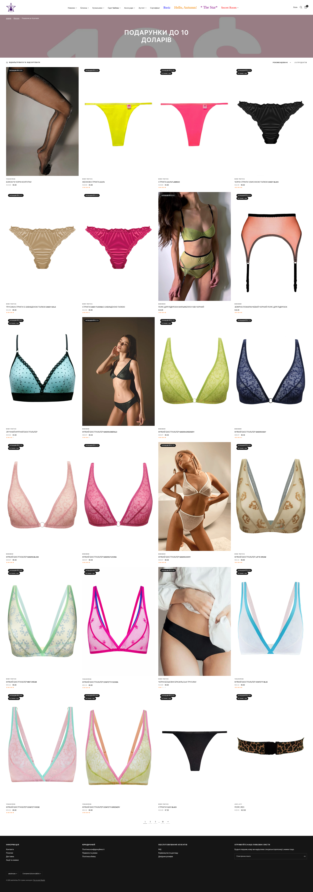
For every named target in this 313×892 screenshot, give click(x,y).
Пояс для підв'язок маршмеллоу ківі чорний (181, 307)
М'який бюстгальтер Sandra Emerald (99, 432)
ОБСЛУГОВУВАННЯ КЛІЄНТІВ (172, 844)
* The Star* (209, 7)
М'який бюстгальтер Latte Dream (250, 557)
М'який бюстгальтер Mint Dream (21, 682)
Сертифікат (155, 8)
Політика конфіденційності (93, 849)
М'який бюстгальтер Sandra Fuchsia (99, 557)
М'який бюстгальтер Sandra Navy (250, 432)
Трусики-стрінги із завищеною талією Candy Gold (31, 307)
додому (8, 18)
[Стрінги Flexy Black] (194, 746)
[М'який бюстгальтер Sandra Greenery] (194, 371)
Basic (167, 7)
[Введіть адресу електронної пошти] (304, 856)
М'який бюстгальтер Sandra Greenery (176, 432)
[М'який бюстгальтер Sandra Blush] (42, 496)
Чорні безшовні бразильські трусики (177, 682)
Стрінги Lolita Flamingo (169, 182)
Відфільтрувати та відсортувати (24, 62)
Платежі (9, 853)
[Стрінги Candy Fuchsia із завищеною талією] (118, 246)
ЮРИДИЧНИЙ (88, 844)
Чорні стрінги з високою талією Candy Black (257, 182)
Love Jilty (238, 804)
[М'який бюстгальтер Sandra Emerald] (118, 371)
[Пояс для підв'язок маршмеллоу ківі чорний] (194, 246)
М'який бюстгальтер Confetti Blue (251, 682)
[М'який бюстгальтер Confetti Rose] (42, 746)
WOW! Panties (87, 179)
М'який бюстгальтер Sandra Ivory (174, 557)
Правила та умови (89, 853)
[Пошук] (301, 7)
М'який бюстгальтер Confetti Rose (23, 807)
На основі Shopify (39, 880)
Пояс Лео (239, 807)
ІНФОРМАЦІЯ (12, 844)
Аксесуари (128, 8)
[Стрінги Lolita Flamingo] (194, 121)
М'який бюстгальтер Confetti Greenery (101, 807)
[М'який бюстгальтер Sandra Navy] (271, 371)
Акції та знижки (12, 860)
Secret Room (229, 7)
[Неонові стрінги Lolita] (118, 121)
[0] (305, 7)
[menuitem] (72, 8)
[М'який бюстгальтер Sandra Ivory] (194, 496)
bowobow (162, 304)
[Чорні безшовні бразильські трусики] (194, 621)
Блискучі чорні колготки (18, 182)
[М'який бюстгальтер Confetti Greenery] (118, 746)
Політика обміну (89, 856)
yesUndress (10, 179)
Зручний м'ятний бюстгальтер (21, 432)
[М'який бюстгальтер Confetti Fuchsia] (118, 621)
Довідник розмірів (165, 856)
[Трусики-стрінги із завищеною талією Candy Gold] (42, 246)
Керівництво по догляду (168, 853)
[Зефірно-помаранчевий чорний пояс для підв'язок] (271, 246)
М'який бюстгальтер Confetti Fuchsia (100, 682)
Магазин (16, 18)
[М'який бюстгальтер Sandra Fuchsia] (118, 496)
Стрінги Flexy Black (167, 807)
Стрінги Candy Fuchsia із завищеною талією (103, 307)
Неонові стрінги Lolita (93, 182)
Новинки (71, 8)
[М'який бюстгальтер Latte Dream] (271, 496)
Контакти (10, 849)
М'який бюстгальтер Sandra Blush (22, 557)
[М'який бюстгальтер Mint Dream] (42, 621)
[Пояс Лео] (271, 746)
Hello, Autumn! (185, 7)
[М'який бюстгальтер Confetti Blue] (271, 621)
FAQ (159, 849)
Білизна (83, 8)
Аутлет (142, 8)
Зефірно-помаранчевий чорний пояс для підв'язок (261, 307)
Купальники (97, 8)
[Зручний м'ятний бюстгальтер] (42, 371)
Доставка (10, 856)
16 (162, 822)
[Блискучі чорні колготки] (42, 121)
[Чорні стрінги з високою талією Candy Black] (271, 121)
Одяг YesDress (113, 8)
